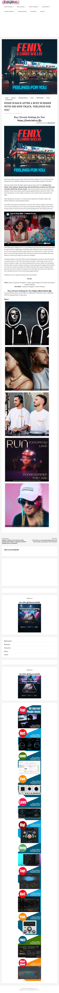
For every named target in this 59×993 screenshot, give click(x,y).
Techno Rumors (9, 11)
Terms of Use (7, 648)
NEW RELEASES (40, 97)
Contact (42, 11)
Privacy (6, 651)
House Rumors (8, 6)
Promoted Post (8, 99)
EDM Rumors (45, 6)
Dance (6, 97)
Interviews (33, 11)
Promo (48, 97)
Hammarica (51, 123)
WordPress (37, 990)
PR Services (7, 644)
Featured (13, 97)
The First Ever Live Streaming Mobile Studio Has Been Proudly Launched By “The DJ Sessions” (44, 540)
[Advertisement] (29, 25)
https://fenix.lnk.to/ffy (29, 120)
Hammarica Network (23, 97)
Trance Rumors (22, 11)
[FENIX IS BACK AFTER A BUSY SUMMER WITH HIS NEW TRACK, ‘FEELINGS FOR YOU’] (29, 66)
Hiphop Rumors (33, 6)
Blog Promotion (8, 641)
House (32, 97)
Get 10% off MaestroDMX (29, 602)
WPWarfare (26, 990)
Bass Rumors (21, 6)
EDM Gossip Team (18, 113)
